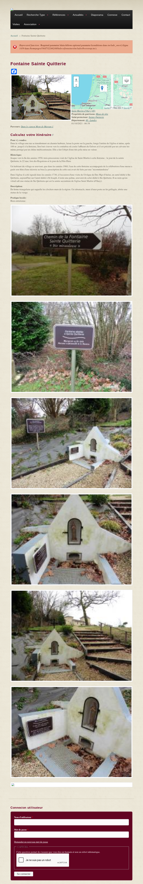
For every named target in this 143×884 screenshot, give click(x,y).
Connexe (112, 14)
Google (128, 107)
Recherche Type (35, 15)
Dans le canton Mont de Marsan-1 (37, 126)
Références (57, 15)
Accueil (18, 14)
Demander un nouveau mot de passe (31, 841)
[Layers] (126, 80)
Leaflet (108, 107)
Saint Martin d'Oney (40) (83, 110)
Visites (16, 24)
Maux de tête (102, 113)
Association (29, 25)
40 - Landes (91, 120)
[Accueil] (11, 9)
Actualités (77, 15)
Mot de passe (21, 829)
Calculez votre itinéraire (32, 135)
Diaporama (97, 14)
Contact (126, 14)
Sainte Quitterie (96, 117)
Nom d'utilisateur (23, 817)
